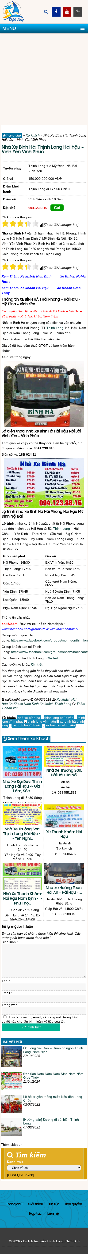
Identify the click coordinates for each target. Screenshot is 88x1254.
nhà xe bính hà (29, 718)
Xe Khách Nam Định (24, 704)
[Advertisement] (44, 79)
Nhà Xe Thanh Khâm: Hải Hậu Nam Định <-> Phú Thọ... (22, 899)
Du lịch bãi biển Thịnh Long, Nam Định (51, 1241)
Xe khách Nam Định (36, 276)
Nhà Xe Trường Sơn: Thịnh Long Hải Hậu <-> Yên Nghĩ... (22, 834)
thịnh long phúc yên (58, 718)
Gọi (57, 208)
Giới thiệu (35, 1204)
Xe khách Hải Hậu (34, 288)
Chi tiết (52, 658)
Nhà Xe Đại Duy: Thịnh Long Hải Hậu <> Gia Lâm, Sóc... (22, 786)
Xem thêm (50, 316)
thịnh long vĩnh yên (42, 721)
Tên (6, 981)
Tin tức (54, 1204)
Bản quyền (73, 1204)
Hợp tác (35, 1214)
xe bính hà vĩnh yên (27, 725)
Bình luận (10, 942)
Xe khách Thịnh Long (55, 704)
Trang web (9, 1005)
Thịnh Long (54, 328)
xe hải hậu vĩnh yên (60, 725)
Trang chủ (13, 135)
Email (7, 993)
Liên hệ (53, 1214)
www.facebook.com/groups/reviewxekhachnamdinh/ (40, 629)
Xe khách (33, 135)
